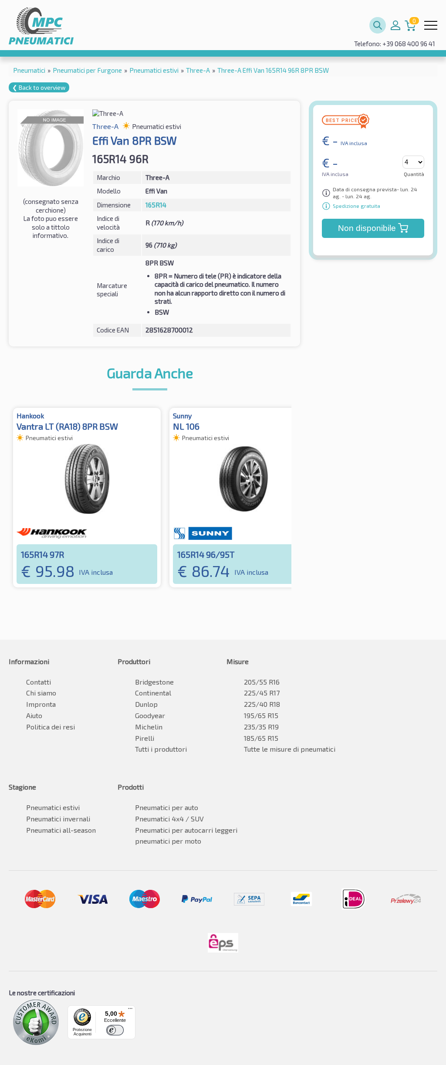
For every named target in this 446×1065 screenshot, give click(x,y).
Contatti (38, 682)
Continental (153, 693)
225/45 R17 (262, 693)
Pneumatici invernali (58, 818)
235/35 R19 (261, 726)
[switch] (115, 1030)
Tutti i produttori (161, 749)
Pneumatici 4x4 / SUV (169, 818)
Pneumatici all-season (61, 830)
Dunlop (146, 704)
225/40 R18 (262, 704)
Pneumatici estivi (53, 807)
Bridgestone (154, 682)
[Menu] (130, 1010)
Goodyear (150, 715)
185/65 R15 (261, 738)
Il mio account (395, 25)
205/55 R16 (262, 682)
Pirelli (144, 738)
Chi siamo (41, 693)
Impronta (41, 704)
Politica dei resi (50, 726)
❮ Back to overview (39, 87)
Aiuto (34, 715)
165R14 (155, 205)
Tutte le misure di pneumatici (289, 749)
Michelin (148, 726)
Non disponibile (367, 228)
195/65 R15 (261, 715)
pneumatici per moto (168, 841)
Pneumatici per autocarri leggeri (186, 830)
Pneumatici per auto (166, 807)
